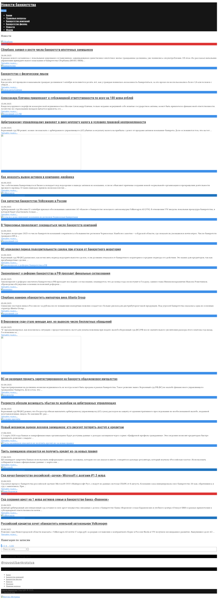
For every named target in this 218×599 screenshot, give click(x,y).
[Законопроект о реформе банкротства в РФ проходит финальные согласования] (109, 265)
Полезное (9, 584)
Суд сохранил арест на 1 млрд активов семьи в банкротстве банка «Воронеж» (55, 499)
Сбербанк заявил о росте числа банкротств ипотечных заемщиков (47, 50)
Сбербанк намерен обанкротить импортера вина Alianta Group (43, 297)
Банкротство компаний (18, 21)
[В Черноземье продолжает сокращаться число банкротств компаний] (109, 217)
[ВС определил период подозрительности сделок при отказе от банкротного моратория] (109, 241)
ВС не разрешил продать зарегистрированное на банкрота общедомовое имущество (59, 379)
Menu (3, 10)
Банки (9, 15)
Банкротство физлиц (16, 24)
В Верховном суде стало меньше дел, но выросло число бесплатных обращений (56, 321)
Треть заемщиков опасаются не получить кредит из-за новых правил (49, 451)
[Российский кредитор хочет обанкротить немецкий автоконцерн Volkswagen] (109, 515)
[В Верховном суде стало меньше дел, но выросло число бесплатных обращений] (109, 313)
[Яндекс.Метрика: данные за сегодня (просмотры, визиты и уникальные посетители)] (10, 596)
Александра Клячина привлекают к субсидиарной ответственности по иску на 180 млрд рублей (67, 98)
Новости (10, 27)
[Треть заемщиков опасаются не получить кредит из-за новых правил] (109, 443)
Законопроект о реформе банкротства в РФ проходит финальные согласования (55, 273)
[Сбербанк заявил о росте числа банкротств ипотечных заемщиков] (109, 41)
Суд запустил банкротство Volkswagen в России (34, 201)
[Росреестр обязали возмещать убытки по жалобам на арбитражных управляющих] (109, 395)
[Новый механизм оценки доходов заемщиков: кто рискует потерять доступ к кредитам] (109, 419)
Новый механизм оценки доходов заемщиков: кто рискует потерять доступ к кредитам (62, 427)
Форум (9, 29)
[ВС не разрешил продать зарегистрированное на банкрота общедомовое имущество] (109, 354)
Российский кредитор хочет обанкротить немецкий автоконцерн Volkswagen (54, 523)
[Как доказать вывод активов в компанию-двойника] (109, 152)
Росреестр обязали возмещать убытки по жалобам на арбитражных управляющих (58, 403)
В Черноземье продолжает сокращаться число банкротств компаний (49, 225)
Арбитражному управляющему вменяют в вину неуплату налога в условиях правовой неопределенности (73, 122)
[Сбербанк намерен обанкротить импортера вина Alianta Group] (109, 289)
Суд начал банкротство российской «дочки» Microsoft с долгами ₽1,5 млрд (53, 475)
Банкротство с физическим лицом (24, 74)
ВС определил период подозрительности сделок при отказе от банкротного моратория (61, 249)
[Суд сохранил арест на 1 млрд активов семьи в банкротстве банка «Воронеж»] (109, 491)
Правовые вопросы (16, 18)
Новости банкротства (18, 4)
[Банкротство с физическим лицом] (109, 65)
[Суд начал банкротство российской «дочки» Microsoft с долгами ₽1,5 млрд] (109, 467)
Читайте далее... (9, 63)
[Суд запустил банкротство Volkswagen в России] (109, 193)
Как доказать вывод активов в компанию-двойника (37, 177)
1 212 (11, 545)
